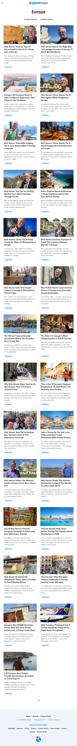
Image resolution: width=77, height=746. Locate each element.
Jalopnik (20, 728)
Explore (33, 728)
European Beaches (30, 19)
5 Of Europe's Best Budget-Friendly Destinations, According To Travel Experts (19, 676)
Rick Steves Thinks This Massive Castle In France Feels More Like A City (19, 483)
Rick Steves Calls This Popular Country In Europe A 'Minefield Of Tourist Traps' (19, 290)
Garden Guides (43, 728)
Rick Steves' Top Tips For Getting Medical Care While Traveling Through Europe (19, 194)
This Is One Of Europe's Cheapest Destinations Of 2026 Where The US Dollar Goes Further (56, 387)
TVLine (27, 728)
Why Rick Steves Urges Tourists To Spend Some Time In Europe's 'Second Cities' (19, 387)
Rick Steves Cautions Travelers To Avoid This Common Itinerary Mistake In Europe (56, 242)
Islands (32, 732)
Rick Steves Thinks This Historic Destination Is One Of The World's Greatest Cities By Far (56, 483)
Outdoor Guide (42, 732)
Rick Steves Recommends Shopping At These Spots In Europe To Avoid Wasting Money (20, 579)
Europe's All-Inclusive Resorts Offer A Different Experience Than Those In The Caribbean (19, 97)
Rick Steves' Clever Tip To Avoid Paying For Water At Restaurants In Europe (20, 242)
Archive (35, 716)
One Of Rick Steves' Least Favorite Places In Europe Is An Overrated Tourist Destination (56, 290)
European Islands (47, 19)
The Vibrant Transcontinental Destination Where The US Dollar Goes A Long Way (19, 338)
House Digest (55, 728)
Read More (8, 67)
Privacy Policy (46, 716)
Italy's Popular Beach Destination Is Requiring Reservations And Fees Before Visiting (56, 194)
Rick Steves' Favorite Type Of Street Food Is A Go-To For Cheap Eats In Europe (19, 49)
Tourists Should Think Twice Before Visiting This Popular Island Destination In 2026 (56, 531)
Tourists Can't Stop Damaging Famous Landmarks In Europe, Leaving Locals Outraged (54, 579)
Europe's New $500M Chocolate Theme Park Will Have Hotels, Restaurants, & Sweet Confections (19, 627)
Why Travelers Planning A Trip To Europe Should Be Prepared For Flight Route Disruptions (56, 627)
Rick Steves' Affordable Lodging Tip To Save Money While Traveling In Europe (19, 146)
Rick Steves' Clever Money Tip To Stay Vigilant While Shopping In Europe (56, 97)
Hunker (64, 728)
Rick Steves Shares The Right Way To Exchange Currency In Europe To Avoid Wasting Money (57, 49)
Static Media (26, 720)
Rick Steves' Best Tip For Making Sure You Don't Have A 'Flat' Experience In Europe (19, 435)
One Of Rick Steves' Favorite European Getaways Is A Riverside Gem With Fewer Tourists (19, 531)
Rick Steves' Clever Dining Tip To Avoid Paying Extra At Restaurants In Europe (56, 146)
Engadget (11, 728)
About (28, 716)
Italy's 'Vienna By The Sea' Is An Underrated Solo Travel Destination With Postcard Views (56, 435)
